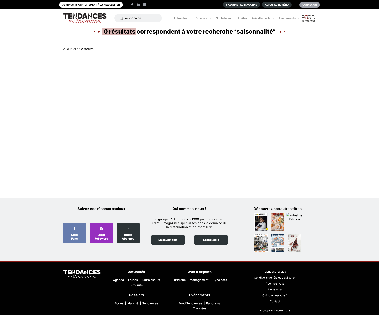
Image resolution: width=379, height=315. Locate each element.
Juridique (179, 280)
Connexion (309, 4)
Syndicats (220, 280)
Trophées (199, 308)
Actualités (180, 18)
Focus (119, 303)
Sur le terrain (224, 18)
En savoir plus (167, 239)
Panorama (213, 303)
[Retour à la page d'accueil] (82, 274)
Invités (242, 18)
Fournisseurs (151, 280)
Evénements (287, 18)
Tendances (150, 303)
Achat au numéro (277, 4)
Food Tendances (190, 303)
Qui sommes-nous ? (275, 295)
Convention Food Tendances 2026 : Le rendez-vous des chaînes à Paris (309, 20)
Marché (132, 303)
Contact (275, 301)
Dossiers (202, 18)
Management (199, 280)
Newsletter (275, 289)
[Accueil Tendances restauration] (85, 18)
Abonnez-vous (275, 283)
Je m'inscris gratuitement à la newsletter (91, 4)
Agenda (118, 280)
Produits (136, 285)
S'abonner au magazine (241, 4)
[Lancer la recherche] (121, 18)
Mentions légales (275, 271)
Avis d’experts (261, 18)
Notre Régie (211, 239)
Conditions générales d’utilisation (275, 277)
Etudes (133, 280)
